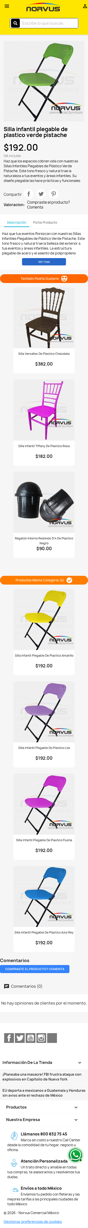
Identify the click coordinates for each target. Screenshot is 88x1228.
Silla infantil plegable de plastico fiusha (44, 840)
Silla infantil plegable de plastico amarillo (44, 655)
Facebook (9, 1038)
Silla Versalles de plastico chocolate (44, 354)
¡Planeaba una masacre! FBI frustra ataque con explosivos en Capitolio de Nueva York (41, 1076)
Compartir (28, 194)
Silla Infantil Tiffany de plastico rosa (44, 446)
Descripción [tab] (16, 222)
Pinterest (53, 194)
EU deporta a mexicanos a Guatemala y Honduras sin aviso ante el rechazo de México (44, 1093)
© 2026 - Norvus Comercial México (31, 1213)
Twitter (20, 1038)
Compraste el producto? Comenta (48, 205)
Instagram (41, 1038)
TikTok (52, 1038)
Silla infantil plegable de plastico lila (44, 748)
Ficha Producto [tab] (45, 222)
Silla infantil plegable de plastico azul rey (44, 932)
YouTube (30, 1038)
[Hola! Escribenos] (75, 1154)
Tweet (41, 194)
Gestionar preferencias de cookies (33, 1221)
